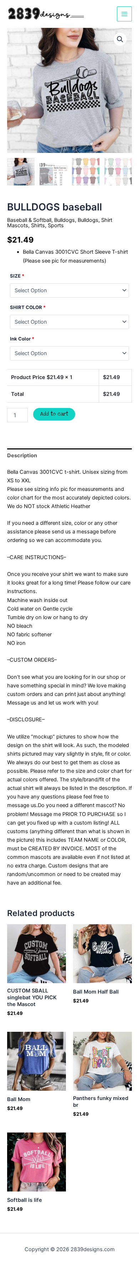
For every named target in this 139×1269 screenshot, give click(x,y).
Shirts (38, 225)
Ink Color (22, 339)
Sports (56, 225)
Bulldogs (64, 220)
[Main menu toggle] (124, 13)
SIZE (17, 276)
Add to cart (54, 414)
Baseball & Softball (29, 220)
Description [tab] (22, 455)
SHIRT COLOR (28, 307)
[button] (120, 39)
